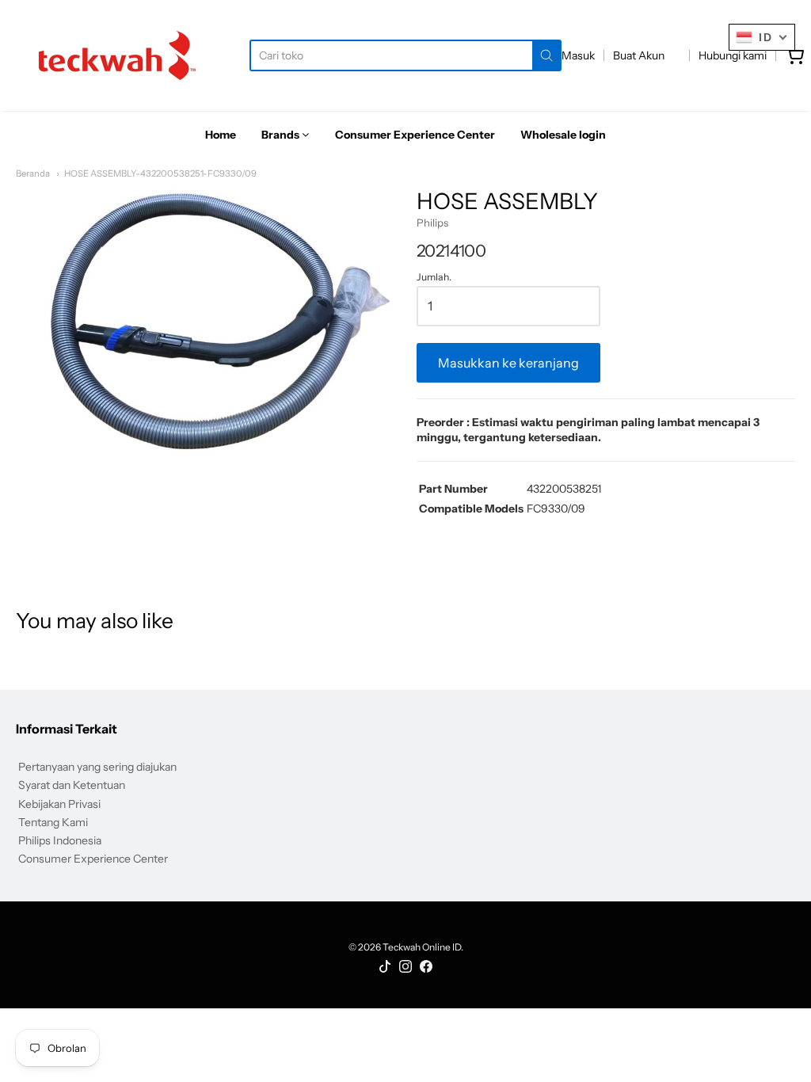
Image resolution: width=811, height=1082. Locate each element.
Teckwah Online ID (422, 947)
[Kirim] (546, 55)
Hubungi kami (733, 55)
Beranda (33, 173)
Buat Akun (638, 55)
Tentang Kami (53, 822)
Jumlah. (434, 277)
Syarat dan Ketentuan (71, 785)
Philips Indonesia (59, 840)
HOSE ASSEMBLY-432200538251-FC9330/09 (160, 173)
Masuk (578, 55)
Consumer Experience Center (93, 859)
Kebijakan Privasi (59, 804)
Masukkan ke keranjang (508, 363)
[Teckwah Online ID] (117, 55)
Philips (432, 222)
